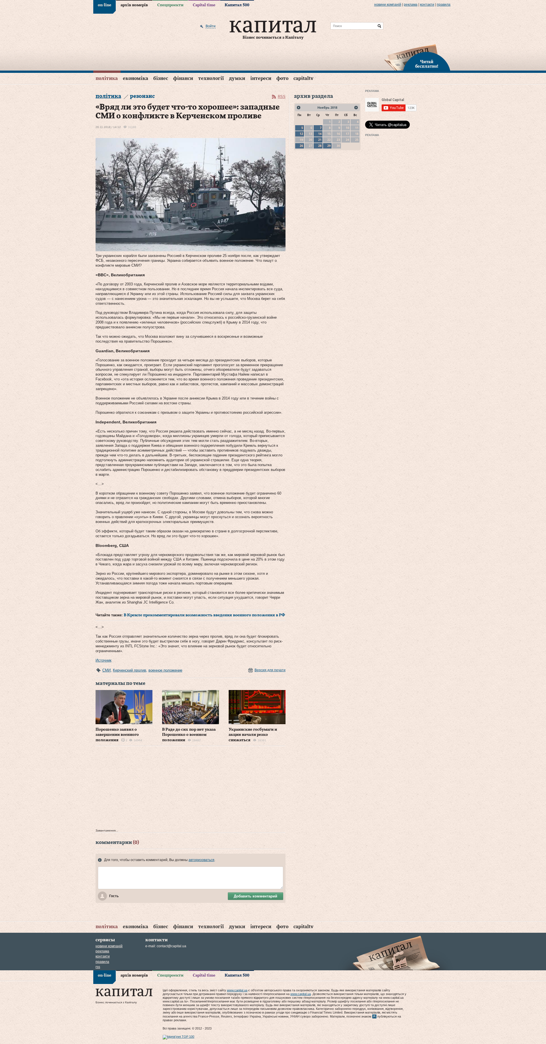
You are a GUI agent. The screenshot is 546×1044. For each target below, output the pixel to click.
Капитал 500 (237, 5)
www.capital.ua (237, 990)
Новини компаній (387, 5)
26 (301, 146)
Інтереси (260, 78)
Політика (107, 78)
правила (443, 5)
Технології (211, 78)
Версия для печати (270, 670)
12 (301, 134)
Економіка (135, 78)
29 (329, 146)
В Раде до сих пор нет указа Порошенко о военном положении (189, 735)
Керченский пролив (129, 670)
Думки (237, 78)
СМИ (106, 670)
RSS (282, 96)
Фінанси (183, 78)
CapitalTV (303, 78)
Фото (282, 78)
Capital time (204, 5)
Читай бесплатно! (426, 64)
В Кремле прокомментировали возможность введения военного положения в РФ (204, 615)
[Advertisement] (191, 789)
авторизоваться (201, 860)
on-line (104, 5)
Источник (103, 660)
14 (320, 134)
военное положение (165, 670)
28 (320, 146)
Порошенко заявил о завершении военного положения (117, 735)
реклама (410, 5)
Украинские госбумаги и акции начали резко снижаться (253, 735)
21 (320, 140)
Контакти (427, 5)
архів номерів (134, 5)
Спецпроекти (170, 5)
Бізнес (160, 78)
